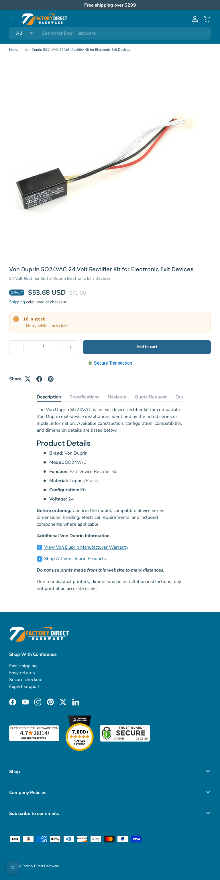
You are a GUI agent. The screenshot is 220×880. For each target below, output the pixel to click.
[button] (207, 19)
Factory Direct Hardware (41, 866)
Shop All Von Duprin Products (75, 559)
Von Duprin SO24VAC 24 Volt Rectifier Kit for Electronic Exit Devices (77, 49)
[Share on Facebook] (39, 379)
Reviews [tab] (117, 397)
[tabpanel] (110, 499)
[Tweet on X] (28, 379)
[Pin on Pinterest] (50, 379)
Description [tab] (49, 397)
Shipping (17, 302)
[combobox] (110, 33)
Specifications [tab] (84, 397)
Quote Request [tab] (151, 397)
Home (13, 49)
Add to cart (146, 346)
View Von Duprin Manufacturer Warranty (86, 547)
